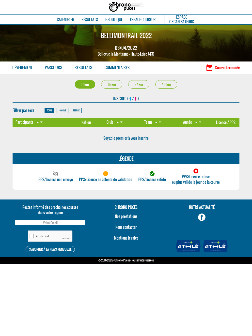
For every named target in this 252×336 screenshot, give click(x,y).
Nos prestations (126, 216)
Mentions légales (126, 238)
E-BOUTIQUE (114, 19)
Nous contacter (126, 227)
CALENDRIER (65, 19)
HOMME (62, 110)
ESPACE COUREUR (143, 19)
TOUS (49, 110)
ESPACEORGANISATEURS (181, 19)
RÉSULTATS (89, 19)
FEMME (76, 110)
